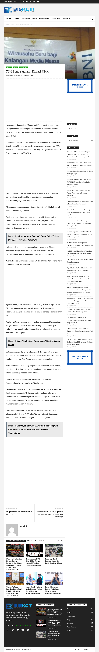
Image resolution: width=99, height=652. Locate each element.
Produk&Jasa (44, 19)
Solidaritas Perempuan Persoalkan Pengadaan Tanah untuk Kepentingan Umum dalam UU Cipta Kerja (80, 212)
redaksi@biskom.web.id (22, 625)
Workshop (56, 19)
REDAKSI (77, 649)
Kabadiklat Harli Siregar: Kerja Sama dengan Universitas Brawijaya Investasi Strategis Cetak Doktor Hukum (80, 300)
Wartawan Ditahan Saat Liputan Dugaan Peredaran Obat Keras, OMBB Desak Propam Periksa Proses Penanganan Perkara (79, 154)
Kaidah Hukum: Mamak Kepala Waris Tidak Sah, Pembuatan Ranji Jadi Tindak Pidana (79, 252)
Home (7, 24)
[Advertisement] (34, 96)
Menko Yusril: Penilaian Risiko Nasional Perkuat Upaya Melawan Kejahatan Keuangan (78, 193)
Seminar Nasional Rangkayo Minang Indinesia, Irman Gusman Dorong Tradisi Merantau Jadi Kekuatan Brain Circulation (79, 289)
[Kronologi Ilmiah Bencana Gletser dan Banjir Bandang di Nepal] (54, 550)
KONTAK (85, 649)
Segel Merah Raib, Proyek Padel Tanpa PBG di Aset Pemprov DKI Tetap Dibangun (79, 269)
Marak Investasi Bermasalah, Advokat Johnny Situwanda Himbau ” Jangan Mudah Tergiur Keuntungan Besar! (79, 279)
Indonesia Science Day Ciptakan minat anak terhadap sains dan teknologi (50, 514)
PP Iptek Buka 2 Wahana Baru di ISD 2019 (19, 513)
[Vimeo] (30, 1)
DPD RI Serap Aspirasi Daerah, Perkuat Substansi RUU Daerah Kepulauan (78, 310)
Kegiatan (66, 19)
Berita (17, 19)
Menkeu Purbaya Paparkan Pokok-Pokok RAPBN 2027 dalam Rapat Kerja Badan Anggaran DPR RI (14, 591)
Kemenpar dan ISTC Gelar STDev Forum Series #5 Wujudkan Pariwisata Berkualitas (79, 164)
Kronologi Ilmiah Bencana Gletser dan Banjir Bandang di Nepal (53, 561)
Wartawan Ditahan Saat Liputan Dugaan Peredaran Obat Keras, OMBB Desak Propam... (55, 611)
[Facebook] (23, 1)
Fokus (69, 630)
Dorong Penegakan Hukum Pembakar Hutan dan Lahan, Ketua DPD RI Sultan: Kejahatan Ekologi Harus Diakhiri (79, 342)
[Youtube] (38, 1)
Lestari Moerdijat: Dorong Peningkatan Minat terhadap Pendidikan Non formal (80, 203)
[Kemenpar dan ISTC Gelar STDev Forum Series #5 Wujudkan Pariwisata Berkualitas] (34, 550)
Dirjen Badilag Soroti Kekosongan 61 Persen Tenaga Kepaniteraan (80, 261)
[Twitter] (26, 1)
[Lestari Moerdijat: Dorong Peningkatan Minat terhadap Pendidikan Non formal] (54, 578)
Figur (34, 19)
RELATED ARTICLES (16, 541)
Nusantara (26, 19)
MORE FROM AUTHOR (35, 541)
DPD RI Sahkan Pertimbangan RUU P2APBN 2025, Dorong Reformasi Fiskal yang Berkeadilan (79, 320)
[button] (91, 19)
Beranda (9, 19)
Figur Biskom (71, 627)
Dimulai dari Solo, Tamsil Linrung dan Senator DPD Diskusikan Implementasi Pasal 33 (80, 331)
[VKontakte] (34, 1)
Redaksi (10, 75)
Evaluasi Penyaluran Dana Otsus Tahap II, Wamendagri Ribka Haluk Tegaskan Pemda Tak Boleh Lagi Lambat (79, 234)
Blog (15, 67)
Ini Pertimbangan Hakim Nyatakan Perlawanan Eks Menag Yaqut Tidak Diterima (80, 244)
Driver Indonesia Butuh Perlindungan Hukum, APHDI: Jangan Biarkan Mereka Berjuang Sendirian (79, 223)
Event (69, 612)
